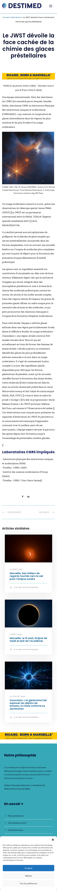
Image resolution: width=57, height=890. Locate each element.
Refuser (28, 876)
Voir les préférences (28, 883)
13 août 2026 (16, 569)
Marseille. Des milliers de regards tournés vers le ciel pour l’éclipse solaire (26, 576)
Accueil (6, 17)
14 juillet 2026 (17, 696)
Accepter (28, 868)
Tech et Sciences (30, 587)
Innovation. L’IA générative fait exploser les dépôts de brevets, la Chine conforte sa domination (28, 704)
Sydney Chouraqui (12, 785)
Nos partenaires (16, 815)
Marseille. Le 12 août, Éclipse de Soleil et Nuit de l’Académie (28, 640)
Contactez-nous (15, 830)
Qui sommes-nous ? (17, 822)
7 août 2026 (16, 634)
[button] (52, 839)
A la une (18, 587)
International (16, 17)
